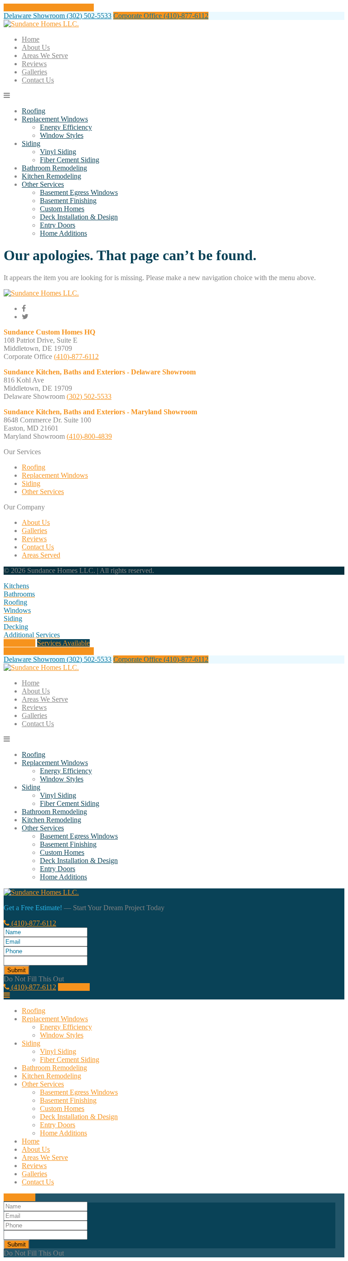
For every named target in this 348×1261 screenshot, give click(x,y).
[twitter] (25, 316)
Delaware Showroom (57, 15)
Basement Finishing (68, 200)
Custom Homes (62, 209)
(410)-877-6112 (76, 356)
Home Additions (63, 233)
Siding (31, 143)
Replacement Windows (55, 119)
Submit (16, 970)
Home (30, 39)
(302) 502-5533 (89, 396)
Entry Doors (57, 225)
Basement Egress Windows (79, 192)
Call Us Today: (49, 7)
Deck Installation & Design (79, 217)
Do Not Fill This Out (34, 979)
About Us (36, 47)
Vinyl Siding (58, 151)
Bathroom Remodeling (54, 168)
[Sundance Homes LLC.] (41, 24)
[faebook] (24, 308)
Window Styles (61, 135)
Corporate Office (160, 15)
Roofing (33, 111)
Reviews (34, 64)
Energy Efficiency (66, 127)
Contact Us (38, 80)
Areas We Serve (45, 55)
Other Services (43, 184)
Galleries (34, 72)
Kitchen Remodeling (51, 176)
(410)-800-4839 (89, 436)
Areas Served (41, 555)
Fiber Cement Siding (69, 160)
